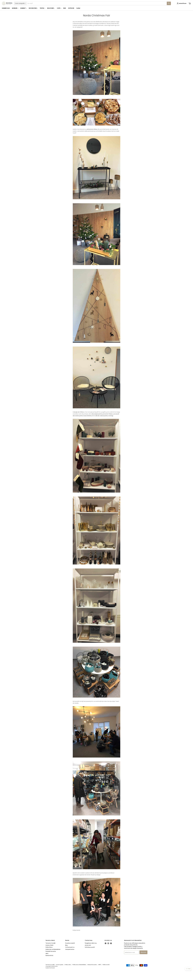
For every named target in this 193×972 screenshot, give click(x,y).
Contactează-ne (69, 947)
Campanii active (69, 949)
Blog (66, 945)
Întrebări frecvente (51, 951)
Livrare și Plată (49, 945)
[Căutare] (169, 3)
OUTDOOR (71, 8)
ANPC (47, 953)
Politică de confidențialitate (53, 949)
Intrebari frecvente (92, 964)
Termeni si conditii (50, 964)
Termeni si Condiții (50, 943)
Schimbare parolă (90, 947)
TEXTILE (42, 8)
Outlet (78, 8)
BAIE (64, 8)
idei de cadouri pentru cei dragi (104, 415)
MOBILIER (14, 8)
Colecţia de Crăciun (78, 412)
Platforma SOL (106, 964)
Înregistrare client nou (91, 943)
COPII (58, 8)
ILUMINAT (23, 8)
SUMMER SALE (6, 8)
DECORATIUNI (33, 8)
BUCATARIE (50, 8)
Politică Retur (49, 947)
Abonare (143, 952)
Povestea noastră (70, 943)
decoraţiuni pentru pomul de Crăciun (102, 414)
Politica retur (68, 964)
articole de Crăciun (92, 129)
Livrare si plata (59, 964)
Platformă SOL (49, 955)
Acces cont (88, 945)
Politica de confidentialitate (79, 964)
